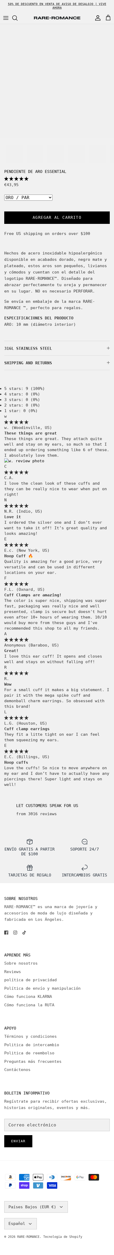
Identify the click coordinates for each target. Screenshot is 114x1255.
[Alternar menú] (6, 18)
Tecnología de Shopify (62, 1237)
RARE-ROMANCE (28, 1237)
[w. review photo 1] (24, 461)
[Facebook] (6, 933)
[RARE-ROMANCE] (57, 18)
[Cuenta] (96, 18)
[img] (16, 422)
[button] (16, 178)
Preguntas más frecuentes (33, 1061)
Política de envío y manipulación (42, 988)
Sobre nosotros (21, 963)
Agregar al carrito (57, 217)
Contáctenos (17, 1069)
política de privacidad (30, 980)
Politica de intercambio (31, 1044)
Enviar (18, 1141)
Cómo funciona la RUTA (29, 1005)
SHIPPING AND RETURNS (28, 363)
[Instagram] (15, 933)
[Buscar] (17, 18)
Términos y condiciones (30, 1036)
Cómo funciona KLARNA (28, 996)
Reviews (12, 971)
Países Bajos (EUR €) (32, 1207)
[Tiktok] (24, 933)
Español (16, 1223)
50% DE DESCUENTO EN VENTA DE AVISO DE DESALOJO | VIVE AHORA (57, 6)
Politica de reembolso (29, 1053)
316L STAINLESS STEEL (28, 348)
